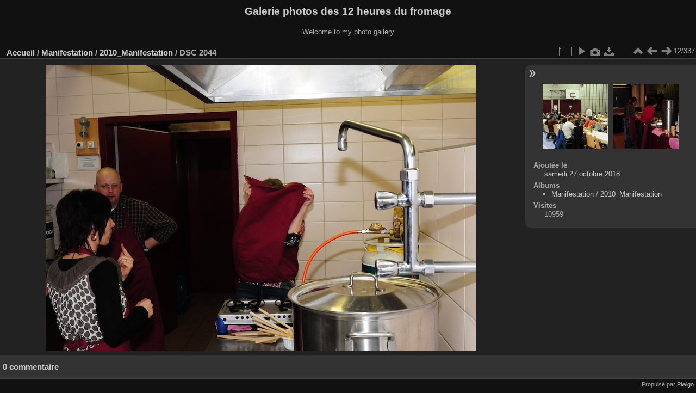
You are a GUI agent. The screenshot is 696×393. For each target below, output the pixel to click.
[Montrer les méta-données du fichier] (595, 51)
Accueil (21, 52)
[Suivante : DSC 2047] (666, 51)
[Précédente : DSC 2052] (652, 51)
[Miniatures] (638, 51)
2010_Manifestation (136, 52)
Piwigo (685, 384)
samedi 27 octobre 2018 (582, 174)
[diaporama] (581, 51)
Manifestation (67, 52)
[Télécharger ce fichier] (609, 51)
